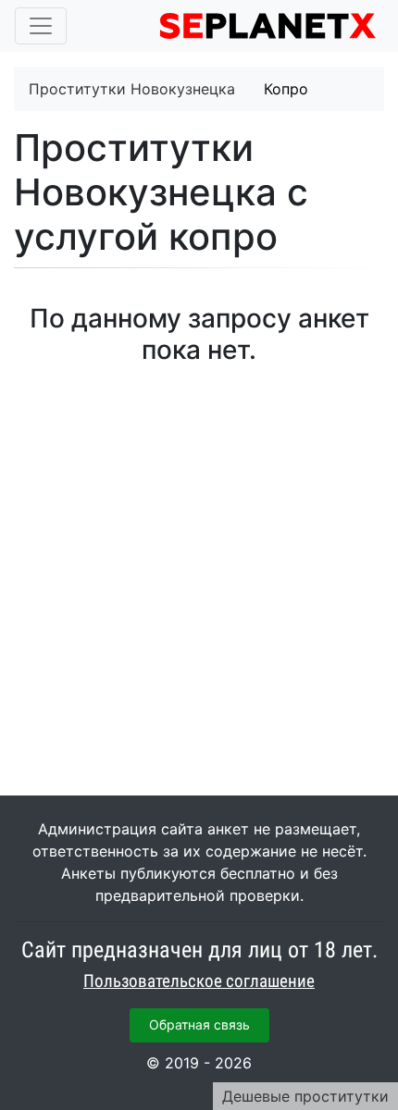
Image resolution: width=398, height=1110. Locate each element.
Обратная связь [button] (199, 1024)
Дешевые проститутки (305, 1096)
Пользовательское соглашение (199, 981)
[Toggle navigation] (41, 25)
